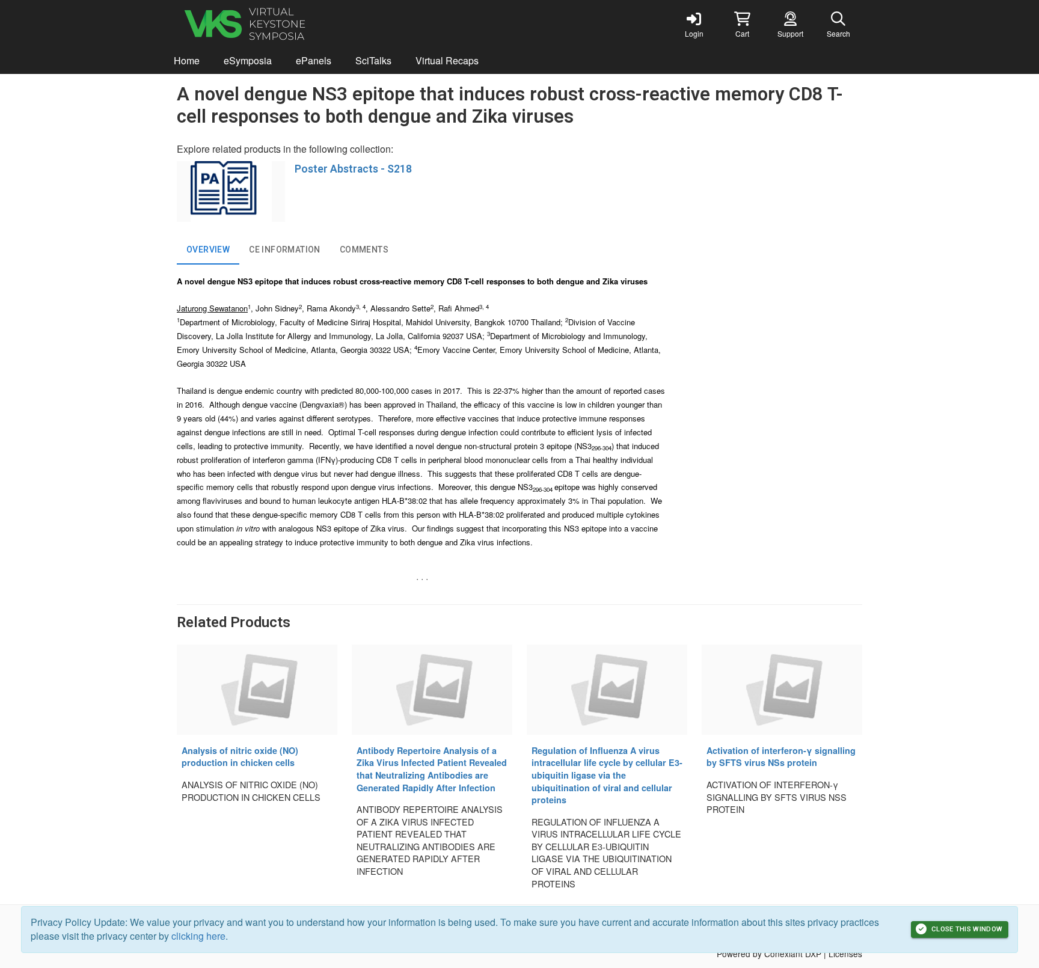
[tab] (208, 250)
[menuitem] (187, 61)
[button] (742, 24)
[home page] (291, 24)
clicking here (198, 936)
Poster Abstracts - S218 (353, 169)
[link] (694, 24)
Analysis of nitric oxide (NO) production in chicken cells (240, 756)
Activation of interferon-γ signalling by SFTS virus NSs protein (781, 756)
